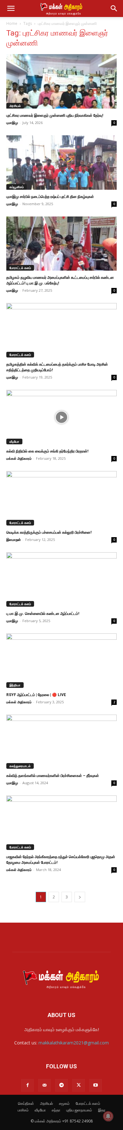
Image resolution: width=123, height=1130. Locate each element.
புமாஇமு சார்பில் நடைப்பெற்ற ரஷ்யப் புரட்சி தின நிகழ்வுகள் (50, 196)
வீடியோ (14, 441)
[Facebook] (27, 1085)
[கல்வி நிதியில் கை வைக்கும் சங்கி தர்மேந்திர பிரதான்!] (61, 417)
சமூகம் (64, 1103)
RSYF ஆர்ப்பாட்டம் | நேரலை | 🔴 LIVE (36, 695)
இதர (101, 1110)
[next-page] (79, 897)
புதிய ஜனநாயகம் (79, 1110)
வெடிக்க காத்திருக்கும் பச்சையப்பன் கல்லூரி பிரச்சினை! (48, 532)
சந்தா (56, 1110)
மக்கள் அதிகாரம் (19, 458)
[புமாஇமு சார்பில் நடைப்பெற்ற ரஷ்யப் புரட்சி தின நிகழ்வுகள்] (61, 162)
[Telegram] (61, 1085)
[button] (11, 8)
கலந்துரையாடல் (20, 766)
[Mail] (44, 1085)
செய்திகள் (26, 1103)
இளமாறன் (13, 539)
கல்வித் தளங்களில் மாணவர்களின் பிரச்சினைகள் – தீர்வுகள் (52, 775)
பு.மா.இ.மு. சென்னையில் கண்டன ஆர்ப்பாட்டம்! (42, 613)
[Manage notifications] (108, 1116)
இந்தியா (14, 685)
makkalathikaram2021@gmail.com (73, 1043)
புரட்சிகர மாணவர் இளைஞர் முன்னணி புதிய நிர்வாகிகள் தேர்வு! (54, 115)
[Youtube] (95, 1085)
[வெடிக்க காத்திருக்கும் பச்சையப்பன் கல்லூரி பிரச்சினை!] (61, 498)
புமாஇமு (12, 122)
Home (11, 23)
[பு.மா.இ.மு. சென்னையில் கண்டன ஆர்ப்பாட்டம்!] (61, 579)
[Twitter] (78, 1085)
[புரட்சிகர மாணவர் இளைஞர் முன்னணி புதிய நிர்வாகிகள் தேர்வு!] (61, 81)
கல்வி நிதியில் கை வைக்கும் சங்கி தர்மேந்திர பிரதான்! (47, 451)
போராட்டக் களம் (20, 268)
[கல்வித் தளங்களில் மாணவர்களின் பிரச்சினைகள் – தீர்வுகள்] (61, 742)
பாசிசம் (23, 1110)
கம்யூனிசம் (16, 187)
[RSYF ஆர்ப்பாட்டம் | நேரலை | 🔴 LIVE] (61, 660)
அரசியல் (15, 106)
